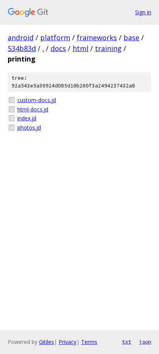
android (21, 37)
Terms (89, 341)
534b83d (22, 48)
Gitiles (46, 341)
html (80, 48)
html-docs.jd (32, 109)
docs (58, 48)
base (131, 37)
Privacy (67, 341)
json (145, 341)
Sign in (143, 12)
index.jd (26, 118)
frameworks (97, 37)
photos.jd (29, 127)
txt (126, 341)
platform (55, 37)
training (108, 48)
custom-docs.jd (36, 100)
